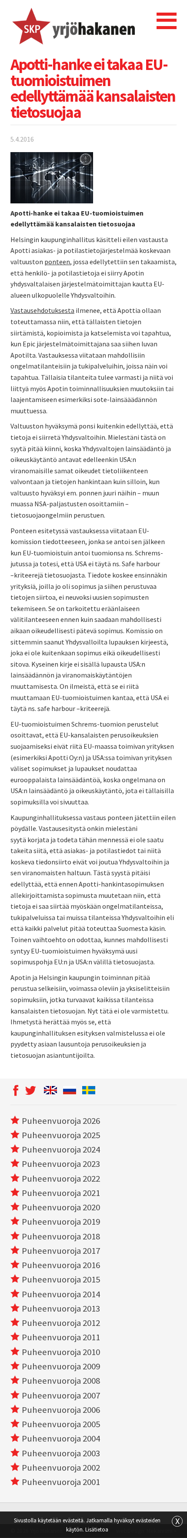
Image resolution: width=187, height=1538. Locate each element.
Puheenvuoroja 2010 (61, 1352)
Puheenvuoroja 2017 (61, 1250)
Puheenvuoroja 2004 (61, 1438)
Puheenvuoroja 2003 (61, 1453)
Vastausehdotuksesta (42, 310)
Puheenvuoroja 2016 (61, 1265)
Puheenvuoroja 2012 (61, 1323)
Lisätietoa (96, 1529)
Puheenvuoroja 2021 (61, 1193)
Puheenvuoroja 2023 (61, 1163)
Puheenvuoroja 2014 (61, 1294)
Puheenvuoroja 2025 (61, 1135)
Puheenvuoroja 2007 (61, 1395)
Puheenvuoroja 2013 (61, 1308)
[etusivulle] (72, 26)
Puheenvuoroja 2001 (61, 1482)
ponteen (57, 261)
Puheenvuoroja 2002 (61, 1467)
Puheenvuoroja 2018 (61, 1236)
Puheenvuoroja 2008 (61, 1380)
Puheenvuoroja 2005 (61, 1424)
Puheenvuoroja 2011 (61, 1337)
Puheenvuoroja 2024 (61, 1149)
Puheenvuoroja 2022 (61, 1178)
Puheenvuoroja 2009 (61, 1366)
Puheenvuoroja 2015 (61, 1279)
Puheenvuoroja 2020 (61, 1207)
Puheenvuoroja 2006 (61, 1409)
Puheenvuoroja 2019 (61, 1221)
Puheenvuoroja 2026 (61, 1120)
